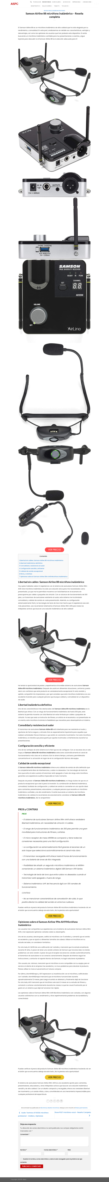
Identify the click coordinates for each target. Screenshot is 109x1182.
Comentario (24, 1134)
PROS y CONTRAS (25, 574)
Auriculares (56, 2)
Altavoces (66, 2)
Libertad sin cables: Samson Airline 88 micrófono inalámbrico (41, 560)
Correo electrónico (51, 1150)
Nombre (23, 1150)
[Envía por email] (54, 1101)
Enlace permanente (81, 1108)
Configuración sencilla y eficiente (31, 568)
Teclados (65, 6)
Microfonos (46, 2)
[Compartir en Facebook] (47, 1101)
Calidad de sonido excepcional (31, 571)
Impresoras (76, 2)
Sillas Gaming (47, 6)
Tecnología (37, 2)
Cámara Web (87, 2)
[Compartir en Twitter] (51, 1101)
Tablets (56, 6)
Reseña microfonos (58, 10)
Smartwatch (35, 6)
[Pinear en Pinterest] (57, 1101)
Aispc (14, 3)
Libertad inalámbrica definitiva (30, 563)
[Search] (31, 2)
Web (69, 1150)
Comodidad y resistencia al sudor (32, 566)
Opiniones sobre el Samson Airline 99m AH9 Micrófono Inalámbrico (43, 577)
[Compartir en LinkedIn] (61, 1101)
